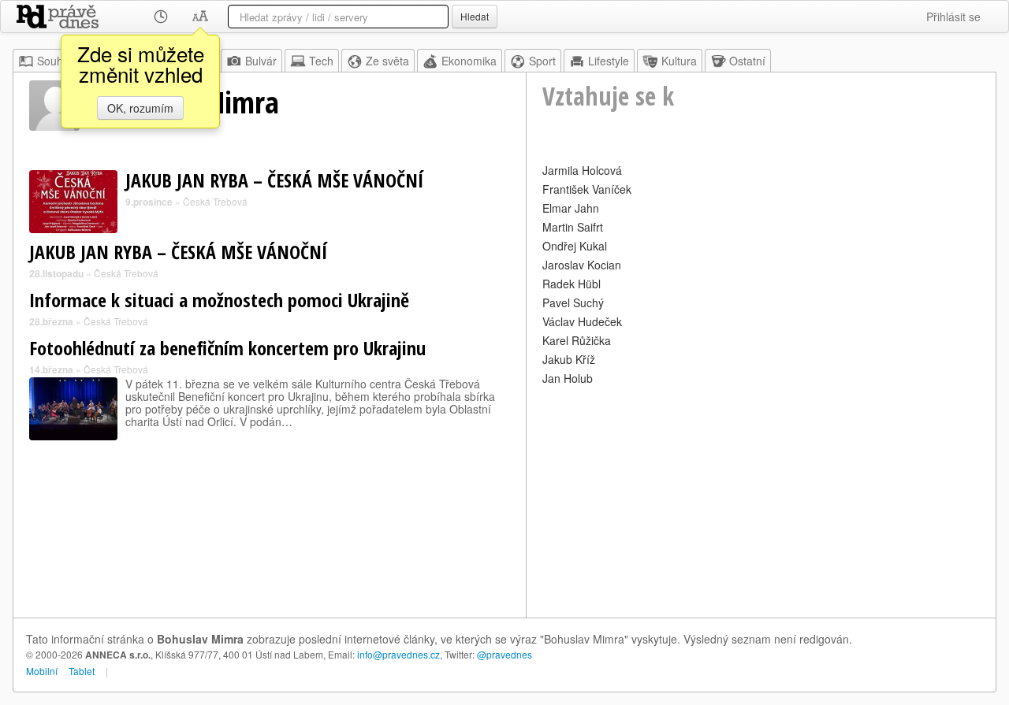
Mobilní (42, 670)
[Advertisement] (761, 499)
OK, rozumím (140, 108)
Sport (542, 61)
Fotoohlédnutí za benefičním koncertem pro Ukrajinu (227, 348)
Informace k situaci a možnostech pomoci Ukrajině (219, 300)
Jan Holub (567, 378)
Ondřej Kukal (574, 246)
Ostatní (747, 61)
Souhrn (55, 61)
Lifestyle (608, 61)
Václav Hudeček (582, 321)
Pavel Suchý (573, 302)
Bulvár (261, 61)
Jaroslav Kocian (581, 265)
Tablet (82, 670)
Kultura (679, 61)
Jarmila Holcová (582, 170)
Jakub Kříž (568, 359)
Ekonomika (469, 61)
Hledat (474, 16)
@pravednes (504, 654)
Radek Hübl (571, 283)
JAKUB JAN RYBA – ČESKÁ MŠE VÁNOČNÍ (274, 180)
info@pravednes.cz (398, 654)
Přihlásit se (953, 16)
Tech (321, 61)
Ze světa (387, 61)
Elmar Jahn (570, 208)
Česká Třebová (215, 201)
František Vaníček (586, 189)
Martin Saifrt (572, 227)
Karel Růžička (576, 340)
